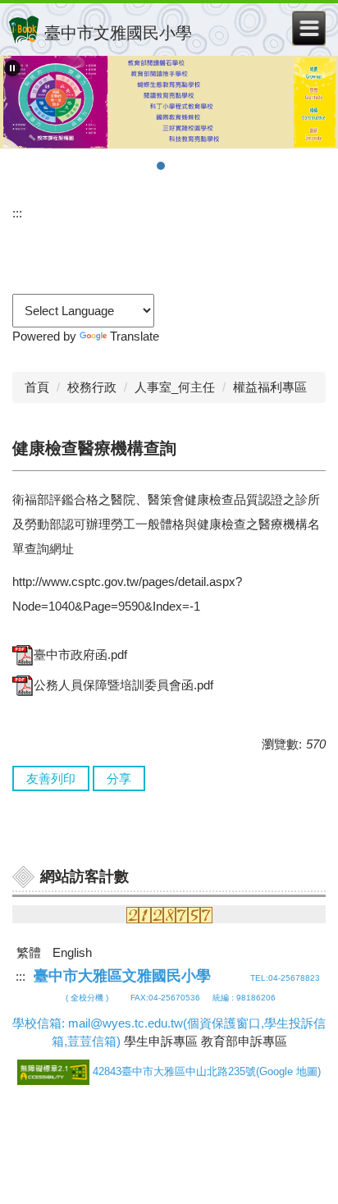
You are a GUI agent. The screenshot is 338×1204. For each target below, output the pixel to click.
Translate (134, 336)
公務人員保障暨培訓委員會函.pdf (123, 685)
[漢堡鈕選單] (309, 28)
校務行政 (91, 387)
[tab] (128, 165)
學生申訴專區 (161, 1041)
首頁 (37, 387)
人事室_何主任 (175, 387)
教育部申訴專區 (244, 1041)
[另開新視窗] (169, 102)
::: (17, 213)
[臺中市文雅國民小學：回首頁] (23, 29)
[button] (12, 68)
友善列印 (50, 778)
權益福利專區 (270, 387)
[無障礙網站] (55, 1071)
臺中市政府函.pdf (80, 655)
